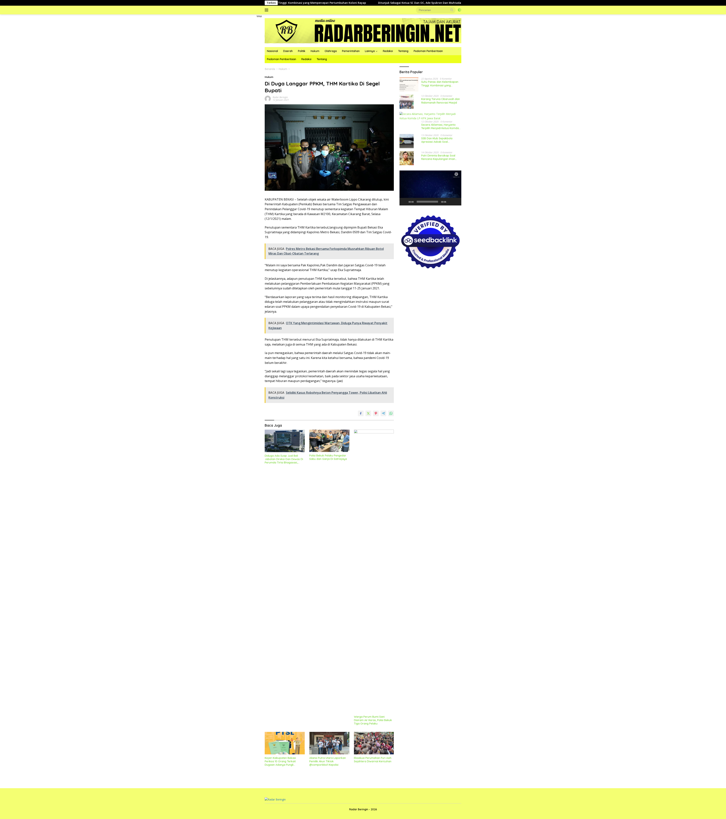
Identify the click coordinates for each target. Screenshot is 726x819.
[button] (452, 10)
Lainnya (370, 51)
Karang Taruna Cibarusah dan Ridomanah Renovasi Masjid (440, 100)
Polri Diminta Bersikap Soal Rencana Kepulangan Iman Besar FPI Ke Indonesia (438, 157)
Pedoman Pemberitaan (428, 51)
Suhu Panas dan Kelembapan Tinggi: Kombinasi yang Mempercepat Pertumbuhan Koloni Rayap (439, 83)
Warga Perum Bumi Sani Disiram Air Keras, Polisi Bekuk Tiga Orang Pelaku (373, 720)
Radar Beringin (280, 97)
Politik (301, 51)
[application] (430, 187)
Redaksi (388, 51)
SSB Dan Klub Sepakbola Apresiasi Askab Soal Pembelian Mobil (436, 139)
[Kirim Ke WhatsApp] (391, 413)
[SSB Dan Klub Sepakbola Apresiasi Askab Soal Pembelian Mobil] (406, 141)
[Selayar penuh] (456, 201)
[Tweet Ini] (368, 413)
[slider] (427, 201)
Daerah (288, 51)
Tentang (403, 51)
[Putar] (404, 201)
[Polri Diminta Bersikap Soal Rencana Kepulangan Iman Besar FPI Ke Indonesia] (406, 158)
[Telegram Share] (383, 413)
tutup (259, 16)
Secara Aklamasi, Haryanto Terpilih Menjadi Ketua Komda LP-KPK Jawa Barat (440, 126)
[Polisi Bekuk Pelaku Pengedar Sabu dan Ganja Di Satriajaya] (329, 441)
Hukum (315, 51)
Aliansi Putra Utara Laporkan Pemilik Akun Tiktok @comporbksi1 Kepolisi (327, 761)
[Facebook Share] (361, 413)
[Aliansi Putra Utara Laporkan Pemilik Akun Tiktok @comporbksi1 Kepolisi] (329, 743)
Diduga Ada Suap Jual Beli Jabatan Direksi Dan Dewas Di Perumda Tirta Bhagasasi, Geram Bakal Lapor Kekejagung (284, 459)
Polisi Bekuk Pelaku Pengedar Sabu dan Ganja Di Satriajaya (328, 457)
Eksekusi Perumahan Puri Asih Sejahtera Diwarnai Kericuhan (372, 759)
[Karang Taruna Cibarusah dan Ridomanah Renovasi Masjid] (406, 102)
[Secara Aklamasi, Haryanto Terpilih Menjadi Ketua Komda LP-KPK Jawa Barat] (430, 116)
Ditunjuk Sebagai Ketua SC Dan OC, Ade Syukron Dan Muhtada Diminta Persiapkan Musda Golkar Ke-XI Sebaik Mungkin (380, 3)
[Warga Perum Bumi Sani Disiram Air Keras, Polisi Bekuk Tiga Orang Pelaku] (374, 571)
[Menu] (267, 10)
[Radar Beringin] (363, 30)
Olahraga (331, 51)
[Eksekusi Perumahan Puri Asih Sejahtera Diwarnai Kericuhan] (374, 743)
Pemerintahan (351, 51)
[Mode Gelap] (459, 10)
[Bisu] (450, 201)
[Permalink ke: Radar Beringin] (268, 98)
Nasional (272, 51)
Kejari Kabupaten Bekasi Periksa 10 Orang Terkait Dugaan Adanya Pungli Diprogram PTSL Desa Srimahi (284, 761)
